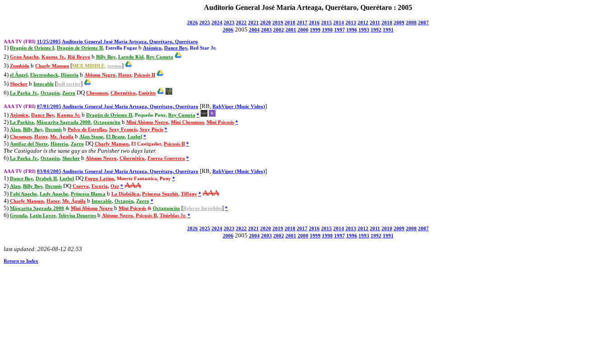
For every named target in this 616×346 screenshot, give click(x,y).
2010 (387, 22)
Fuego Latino (99, 178)
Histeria (69, 75)
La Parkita (22, 122)
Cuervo (81, 186)
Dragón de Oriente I (32, 48)
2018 (290, 22)
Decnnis (53, 129)
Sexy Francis (123, 129)
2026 (192, 22)
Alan (15, 129)
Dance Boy (175, 48)
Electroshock (44, 75)
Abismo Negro (99, 75)
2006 (228, 29)
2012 (363, 22)
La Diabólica (125, 193)
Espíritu (147, 93)
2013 (350, 22)
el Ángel (19, 75)
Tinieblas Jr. (173, 215)
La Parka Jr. (24, 93)
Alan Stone (91, 136)
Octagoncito (106, 122)
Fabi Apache (23, 193)
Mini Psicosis (220, 122)
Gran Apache (24, 57)
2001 (290, 29)
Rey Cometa (159, 57)
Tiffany (189, 193)
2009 (399, 22)
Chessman (97, 93)
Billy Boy (105, 57)
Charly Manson (52, 66)
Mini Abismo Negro (147, 122)
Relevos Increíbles (202, 208)
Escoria (100, 186)
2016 (314, 22)
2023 (229, 22)
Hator (124, 75)
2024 (216, 22)
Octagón (50, 93)
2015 (326, 22)
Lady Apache (54, 193)
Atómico (152, 48)
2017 (302, 22)
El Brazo (115, 136)
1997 (339, 29)
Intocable (43, 84)
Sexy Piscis (151, 129)
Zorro (68, 93)
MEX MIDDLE (88, 66)
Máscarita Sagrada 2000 (64, 122)
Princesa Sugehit (160, 193)
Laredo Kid (130, 57)
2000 (303, 29)
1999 (315, 29)
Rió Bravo (79, 57)
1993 (364, 29)
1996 (351, 29)
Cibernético (123, 93)
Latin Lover (42, 215)
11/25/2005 (49, 41)
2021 (253, 22)
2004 (254, 29)
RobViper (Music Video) (238, 106)
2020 (265, 22)
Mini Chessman (187, 122)
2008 (411, 22)
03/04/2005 (49, 171)
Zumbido (19, 66)
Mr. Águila (62, 136)
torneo (114, 66)
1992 (376, 29)
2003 (266, 29)
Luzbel (135, 136)
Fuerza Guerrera (166, 158)
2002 (278, 29)
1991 (388, 29)
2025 (204, 22)
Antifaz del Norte (29, 143)
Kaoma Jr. (53, 57)
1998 (327, 29)
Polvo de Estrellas (87, 129)
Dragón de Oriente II (80, 48)
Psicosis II (144, 75)
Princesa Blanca (88, 193)
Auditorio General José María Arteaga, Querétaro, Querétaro (130, 41)
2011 (375, 22)
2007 (423, 22)
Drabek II (46, 178)
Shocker (19, 84)
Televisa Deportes (77, 215)
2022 (241, 22)
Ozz (114, 186)
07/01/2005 (49, 106)
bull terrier (69, 84)
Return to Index (21, 261)
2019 (277, 22)
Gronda (18, 215)
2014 (338, 22)
